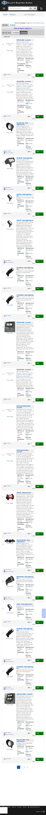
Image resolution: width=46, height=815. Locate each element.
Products (12, 15)
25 (18, 255)
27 (18, 360)
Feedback (44, 613)
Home (5, 15)
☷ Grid (12, 25)
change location (39, 23)
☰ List (5, 25)
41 (18, 396)
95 (18, 531)
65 (18, 145)
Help (9, 807)
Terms (24, 807)
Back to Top (39, 811)
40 (18, 183)
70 (18, 72)
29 (18, 565)
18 (18, 310)
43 (18, 113)
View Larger (10, 50)
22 (18, 207)
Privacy (19, 807)
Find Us (14, 807)
